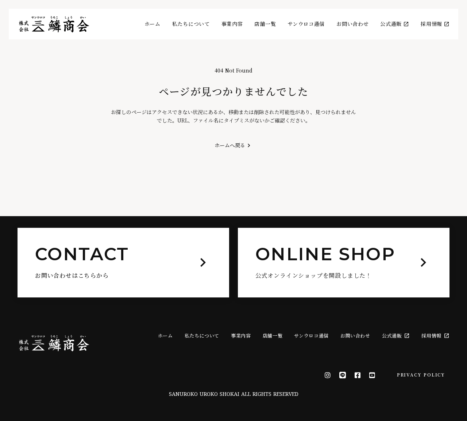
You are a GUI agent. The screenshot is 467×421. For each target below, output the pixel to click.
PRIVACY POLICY (421, 375)
